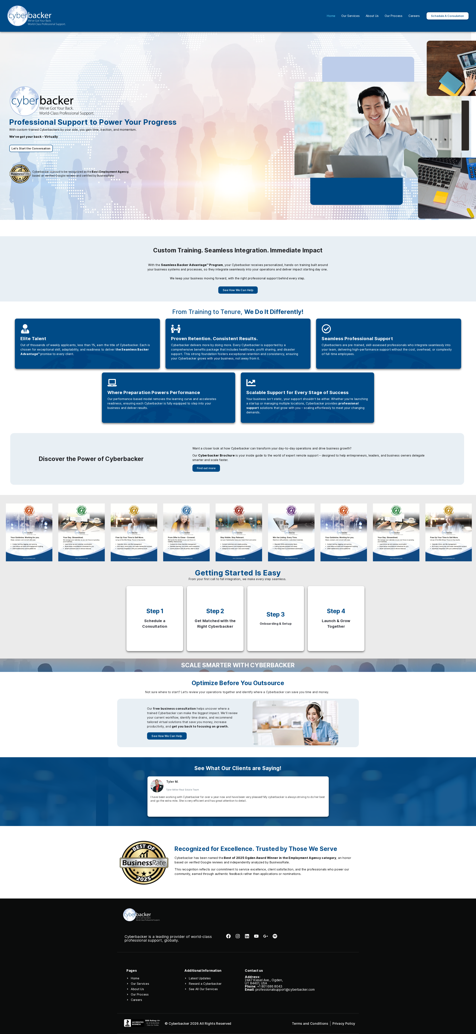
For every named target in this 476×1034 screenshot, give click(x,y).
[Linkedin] (247, 936)
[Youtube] (256, 936)
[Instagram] (237, 936)
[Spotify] (275, 936)
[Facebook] (228, 936)
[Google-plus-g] (265, 936)
